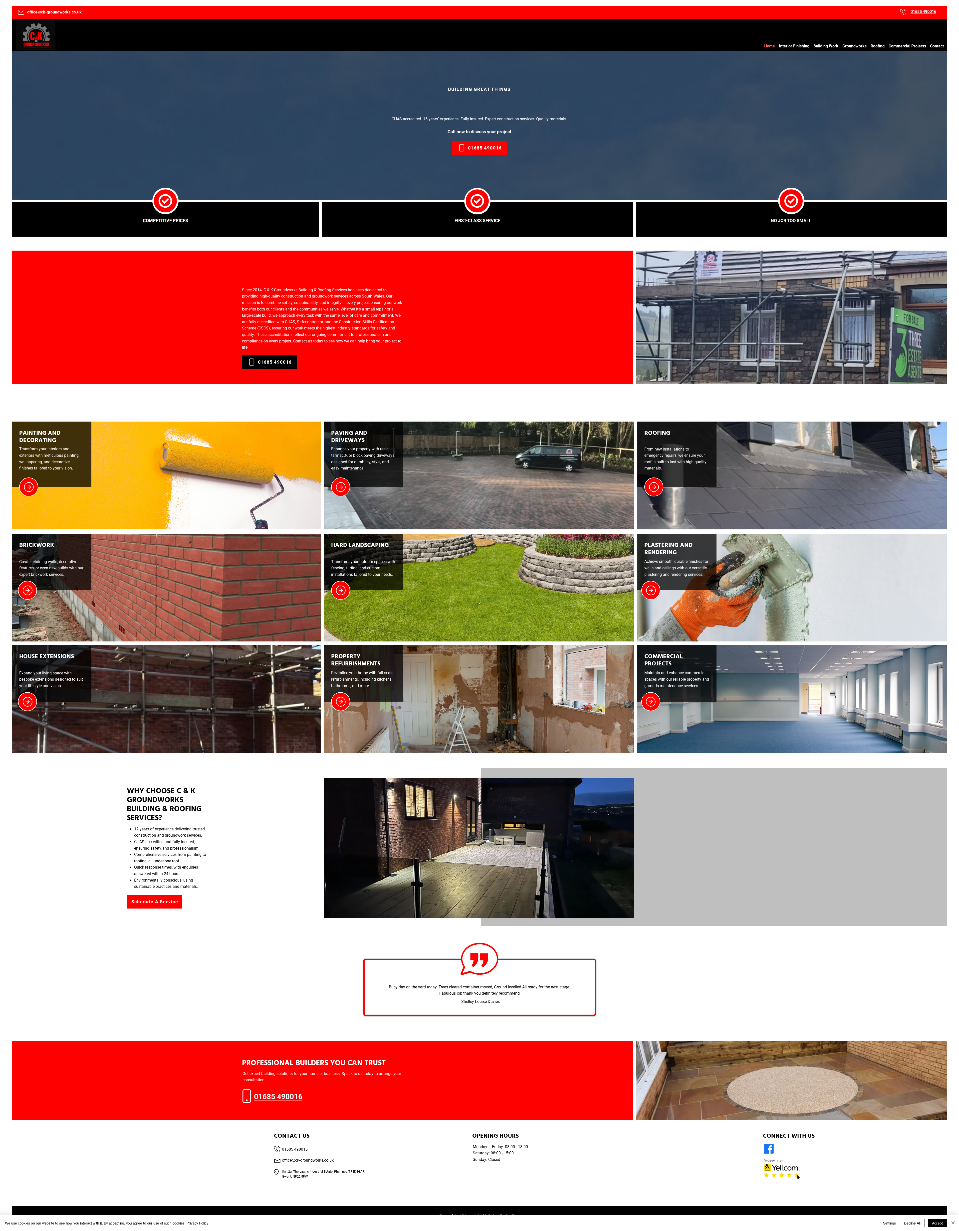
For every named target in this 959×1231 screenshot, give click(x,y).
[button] (794, 46)
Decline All (912, 1223)
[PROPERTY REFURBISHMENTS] (340, 701)
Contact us (302, 341)
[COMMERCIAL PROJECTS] (650, 701)
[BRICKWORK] (27, 590)
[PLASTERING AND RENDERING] (650, 590)
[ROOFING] (653, 486)
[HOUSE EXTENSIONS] (27, 701)
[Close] (953, 1223)
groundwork (322, 296)
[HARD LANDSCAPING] (340, 590)
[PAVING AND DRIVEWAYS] (340, 486)
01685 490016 (295, 1149)
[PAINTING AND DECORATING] (28, 486)
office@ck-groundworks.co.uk (54, 12)
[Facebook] (769, 1149)
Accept (937, 1223)
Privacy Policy (197, 1223)
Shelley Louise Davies (480, 1001)
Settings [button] (889, 1223)
